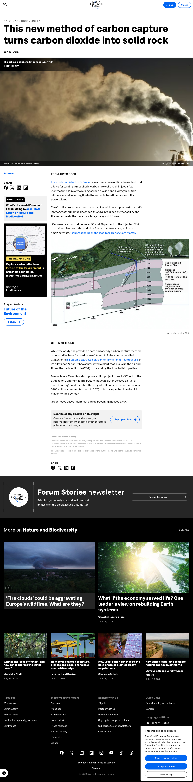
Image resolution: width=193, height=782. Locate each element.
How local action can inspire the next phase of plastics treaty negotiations (119, 665)
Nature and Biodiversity (22, 21)
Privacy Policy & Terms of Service (96, 762)
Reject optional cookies (166, 758)
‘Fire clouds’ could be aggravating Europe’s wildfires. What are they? (45, 601)
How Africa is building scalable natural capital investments (166, 663)
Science (85, 182)
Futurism (11, 66)
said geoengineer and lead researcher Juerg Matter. (103, 232)
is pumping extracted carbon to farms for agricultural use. (102, 359)
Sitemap (96, 768)
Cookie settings (166, 774)
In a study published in (65, 182)
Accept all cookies (166, 766)
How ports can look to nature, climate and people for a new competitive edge (70, 665)
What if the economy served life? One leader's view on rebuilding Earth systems (140, 604)
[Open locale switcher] (4, 773)
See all (184, 529)
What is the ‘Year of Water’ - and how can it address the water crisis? (24, 665)
